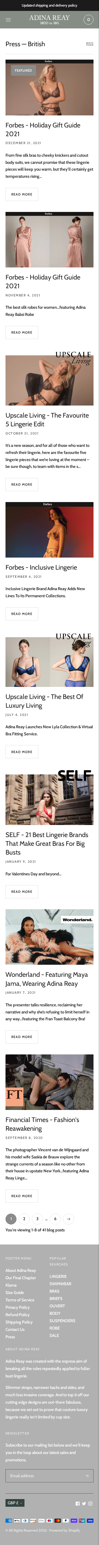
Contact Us (15, 1329)
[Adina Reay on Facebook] (78, 1504)
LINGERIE (58, 1276)
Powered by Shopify (64, 1530)
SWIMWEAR (60, 1283)
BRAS (54, 1291)
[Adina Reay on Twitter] (84, 1504)
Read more (21, 194)
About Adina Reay (21, 1270)
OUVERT (57, 1306)
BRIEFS (56, 1298)
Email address (21, 1469)
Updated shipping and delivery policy (49, 5)
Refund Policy (18, 1314)
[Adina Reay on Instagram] (90, 1504)
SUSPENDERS (62, 1320)
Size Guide (15, 1292)
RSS (90, 43)
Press (13, 44)
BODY (55, 1313)
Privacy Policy (18, 1307)
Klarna (11, 1285)
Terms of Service (20, 1300)
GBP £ (13, 1502)
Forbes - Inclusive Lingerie (41, 567)
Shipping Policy (19, 1322)
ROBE (55, 1328)
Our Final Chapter (21, 1277)
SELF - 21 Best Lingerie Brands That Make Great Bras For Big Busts (47, 843)
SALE (54, 1335)
